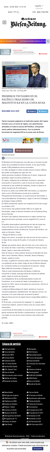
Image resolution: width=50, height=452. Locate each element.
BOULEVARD (6, 111)
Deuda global (33, 372)
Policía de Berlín (34, 401)
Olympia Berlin (9, 349)
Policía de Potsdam (35, 404)
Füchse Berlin (9, 358)
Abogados (32, 349)
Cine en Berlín (9, 372)
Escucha (8, 151)
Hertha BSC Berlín (10, 366)
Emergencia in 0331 (35, 413)
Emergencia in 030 (35, 410)
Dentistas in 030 (34, 416)
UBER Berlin (32, 378)
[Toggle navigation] (4, 22)
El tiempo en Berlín (36, 395)
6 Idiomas (39, 8)
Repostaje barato (34, 355)
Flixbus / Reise (9, 407)
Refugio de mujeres (11, 395)
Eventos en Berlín (10, 410)
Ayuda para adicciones (36, 398)
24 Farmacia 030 (34, 421)
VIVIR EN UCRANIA (35, 375)
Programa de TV (10, 419)
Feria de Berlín (9, 352)
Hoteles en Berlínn (10, 404)
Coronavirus (33, 407)
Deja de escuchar (24, 151)
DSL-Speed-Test (10, 369)
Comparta (32, 111)
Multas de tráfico (10, 378)
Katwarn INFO (9, 355)
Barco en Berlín (34, 381)
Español (38, 6)
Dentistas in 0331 (34, 419)
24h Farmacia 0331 (35, 424)
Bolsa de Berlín (34, 361)
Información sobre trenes (13, 375)
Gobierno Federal (34, 369)
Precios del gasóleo (35, 358)
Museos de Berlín (10, 413)
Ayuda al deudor (34, 384)
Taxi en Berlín (33, 392)
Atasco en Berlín (10, 421)
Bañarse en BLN (10, 398)
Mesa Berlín (8, 392)
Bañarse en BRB (10, 401)
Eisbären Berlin (9, 361)
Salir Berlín (8, 424)
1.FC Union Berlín (10, 364)
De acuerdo (38, 449)
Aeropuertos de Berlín (12, 416)
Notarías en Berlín (10, 381)
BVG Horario (33, 352)
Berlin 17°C (12, 12)
